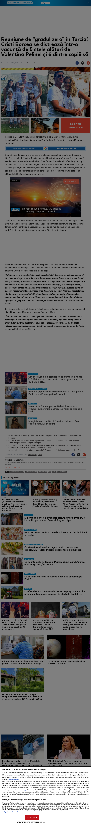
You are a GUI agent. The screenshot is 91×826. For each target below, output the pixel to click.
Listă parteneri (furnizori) (10, 812)
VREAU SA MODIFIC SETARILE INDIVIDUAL (31, 822)
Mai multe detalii (14, 779)
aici (25, 790)
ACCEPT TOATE (32, 817)
